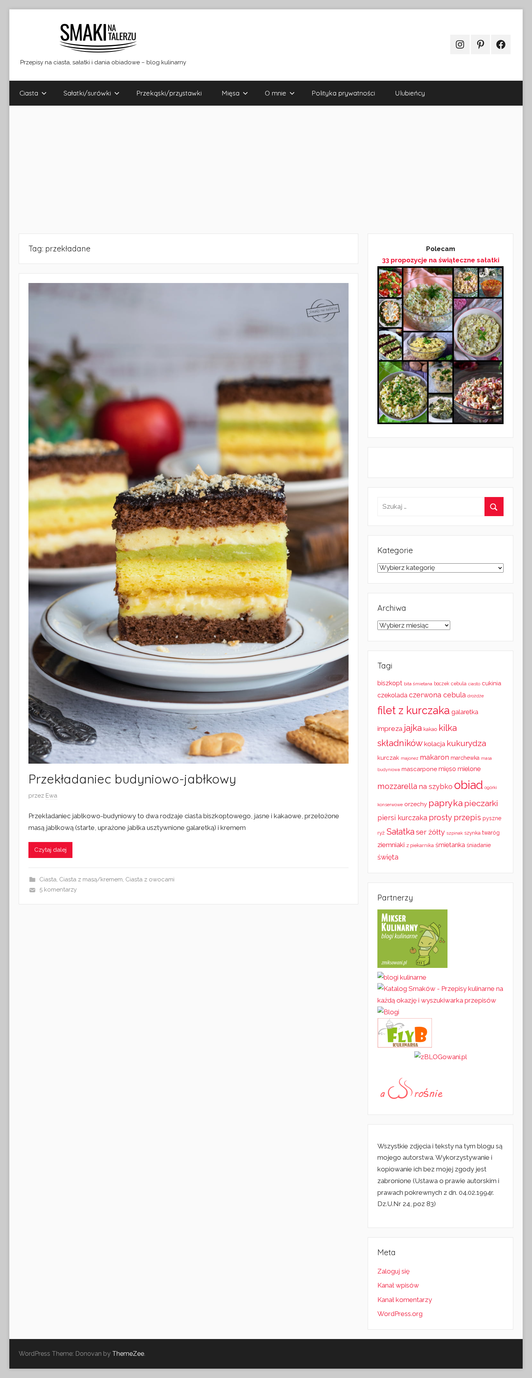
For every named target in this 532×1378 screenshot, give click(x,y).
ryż (381, 833)
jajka (413, 727)
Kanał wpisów (398, 1285)
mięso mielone (460, 769)
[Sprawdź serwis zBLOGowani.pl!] (440, 1057)
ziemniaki (391, 845)
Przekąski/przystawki (169, 93)
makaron (434, 757)
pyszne (492, 818)
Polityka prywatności (343, 93)
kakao (430, 729)
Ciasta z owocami (149, 879)
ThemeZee (128, 1353)
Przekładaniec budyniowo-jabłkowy (132, 779)
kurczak (388, 757)
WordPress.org (400, 1314)
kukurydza (466, 743)
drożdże (475, 696)
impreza (389, 728)
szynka (472, 833)
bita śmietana (418, 683)
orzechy (415, 804)
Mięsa (231, 93)
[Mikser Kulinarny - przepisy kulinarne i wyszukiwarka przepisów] (412, 965)
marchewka (465, 758)
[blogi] (388, 1012)
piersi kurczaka (402, 818)
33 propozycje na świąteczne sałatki (440, 260)
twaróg (491, 833)
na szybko (436, 786)
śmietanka (450, 845)
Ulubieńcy (410, 93)
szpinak (454, 833)
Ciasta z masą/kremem (91, 879)
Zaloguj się (393, 1271)
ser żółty (430, 832)
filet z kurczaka (413, 710)
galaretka (464, 712)
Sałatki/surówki (87, 93)
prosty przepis (455, 817)
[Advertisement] (243, 169)
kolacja (434, 744)
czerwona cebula (437, 695)
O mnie (275, 93)
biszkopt (389, 683)
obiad (468, 785)
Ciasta (28, 93)
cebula (459, 683)
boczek (441, 683)
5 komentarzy (58, 889)
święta (387, 857)
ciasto (474, 683)
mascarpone (419, 769)
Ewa (51, 795)
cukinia (491, 683)
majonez (409, 758)
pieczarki (481, 803)
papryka (445, 803)
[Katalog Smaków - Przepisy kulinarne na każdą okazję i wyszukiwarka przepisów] (440, 1000)
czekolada (392, 695)
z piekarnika (420, 845)
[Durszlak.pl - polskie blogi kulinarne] (401, 977)
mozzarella (397, 786)
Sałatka (400, 832)
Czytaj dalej (50, 849)
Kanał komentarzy (404, 1300)
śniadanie (479, 845)
